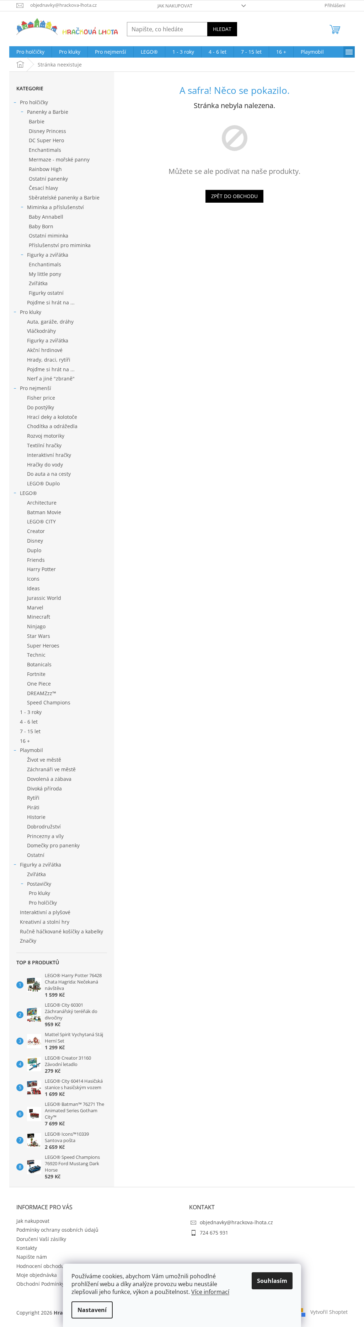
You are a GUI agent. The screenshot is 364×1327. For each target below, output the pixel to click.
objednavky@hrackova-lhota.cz (236, 1222)
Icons (33, 578)
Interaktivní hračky (49, 455)
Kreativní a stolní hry (44, 921)
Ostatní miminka (48, 235)
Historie (36, 817)
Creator (36, 531)
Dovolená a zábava (49, 779)
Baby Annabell (46, 216)
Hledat (222, 29)
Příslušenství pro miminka (60, 245)
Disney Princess (47, 131)
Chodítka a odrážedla (52, 426)
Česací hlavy (43, 188)
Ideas (33, 588)
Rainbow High (45, 169)
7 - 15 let (30, 731)
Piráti (33, 807)
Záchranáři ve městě (51, 769)
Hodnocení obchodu (40, 1266)
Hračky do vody (45, 464)
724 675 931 (214, 1232)
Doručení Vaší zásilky (41, 1239)
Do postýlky (40, 407)
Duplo (34, 550)
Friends (36, 559)
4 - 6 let (29, 721)
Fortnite (36, 674)
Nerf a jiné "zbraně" (51, 378)
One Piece (39, 683)
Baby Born (41, 226)
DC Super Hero (46, 140)
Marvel (35, 607)
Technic (36, 654)
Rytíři (33, 797)
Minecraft (38, 616)
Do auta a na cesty (49, 473)
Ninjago (36, 626)
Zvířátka (38, 283)
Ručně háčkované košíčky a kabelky (61, 931)
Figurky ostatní (46, 292)
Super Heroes (43, 645)
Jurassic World (44, 598)
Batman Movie (44, 512)
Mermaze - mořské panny (59, 159)
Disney (35, 540)
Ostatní (35, 855)
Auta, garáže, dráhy (50, 321)
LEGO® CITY (41, 521)
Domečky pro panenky (53, 845)
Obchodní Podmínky (40, 1283)
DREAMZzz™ (41, 693)
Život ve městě (44, 759)
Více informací (210, 1292)
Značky (28, 940)
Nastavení (92, 1310)
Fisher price (41, 397)
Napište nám (31, 1256)
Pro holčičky (34, 102)
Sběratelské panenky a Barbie (64, 197)
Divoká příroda (44, 788)
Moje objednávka (36, 1275)
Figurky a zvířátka (47, 254)
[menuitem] (30, 52)
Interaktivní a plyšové (45, 912)
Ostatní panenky (48, 178)
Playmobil (31, 750)
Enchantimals (45, 149)
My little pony (45, 274)
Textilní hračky (44, 445)
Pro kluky (30, 312)
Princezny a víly (45, 836)
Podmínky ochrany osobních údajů (57, 1229)
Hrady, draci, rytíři (48, 359)
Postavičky (39, 883)
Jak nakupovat (174, 5)
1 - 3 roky (31, 712)
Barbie (36, 121)
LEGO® (28, 493)
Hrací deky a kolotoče (52, 417)
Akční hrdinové (45, 350)
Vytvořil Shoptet (329, 1312)
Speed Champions (48, 702)
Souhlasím (272, 1281)
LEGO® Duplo (43, 483)
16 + (25, 740)
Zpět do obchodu (234, 196)
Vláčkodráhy (41, 330)
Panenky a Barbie (47, 111)
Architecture (42, 502)
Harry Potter (41, 569)
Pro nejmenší (35, 388)
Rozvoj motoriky (45, 435)
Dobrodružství (44, 826)
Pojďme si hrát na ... (51, 302)
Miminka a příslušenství (55, 207)
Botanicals (39, 664)
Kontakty (26, 1248)
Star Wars (38, 636)
